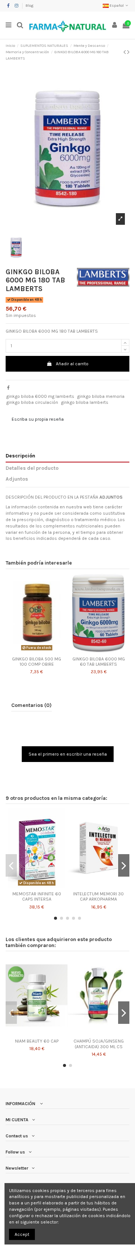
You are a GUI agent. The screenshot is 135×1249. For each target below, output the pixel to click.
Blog (29, 5)
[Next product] (128, 52)
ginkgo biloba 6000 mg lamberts (40, 396)
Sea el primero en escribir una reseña (67, 754)
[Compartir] (8, 387)
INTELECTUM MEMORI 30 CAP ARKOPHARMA (98, 896)
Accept (22, 1234)
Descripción (20, 456)
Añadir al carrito (72, 363)
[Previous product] (125, 52)
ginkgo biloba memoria (100, 396)
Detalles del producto (32, 468)
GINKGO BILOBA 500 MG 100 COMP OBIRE (36, 661)
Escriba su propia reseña (38, 419)
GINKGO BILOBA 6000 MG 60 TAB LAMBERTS (98, 661)
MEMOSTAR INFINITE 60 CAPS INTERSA (36, 896)
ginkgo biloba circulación (32, 402)
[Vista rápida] (36, 650)
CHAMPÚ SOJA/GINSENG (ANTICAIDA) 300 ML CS (99, 1043)
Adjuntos (17, 479)
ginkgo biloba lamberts (84, 402)
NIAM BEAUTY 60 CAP (36, 1041)
